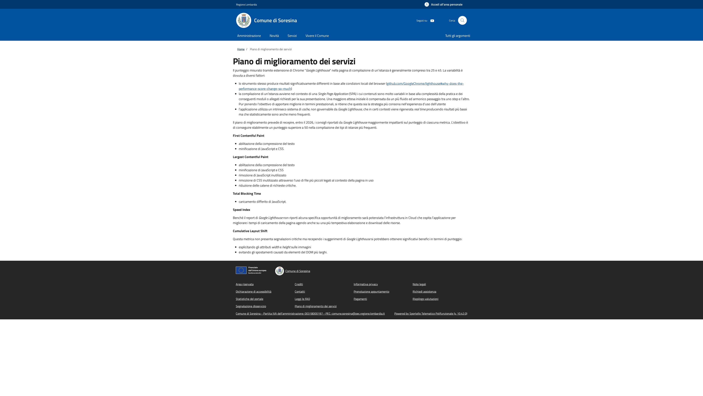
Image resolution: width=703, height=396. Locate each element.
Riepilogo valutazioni (425, 299)
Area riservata (245, 284)
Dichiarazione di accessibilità (253, 291)
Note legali (419, 284)
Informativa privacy (366, 284)
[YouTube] (430, 20)
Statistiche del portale (249, 299)
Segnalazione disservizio (251, 306)
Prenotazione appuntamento (371, 291)
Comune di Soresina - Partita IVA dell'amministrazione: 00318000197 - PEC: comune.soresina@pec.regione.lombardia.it (310, 313)
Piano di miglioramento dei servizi (316, 306)
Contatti (300, 291)
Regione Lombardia (246, 4)
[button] (443, 4)
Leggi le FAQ (302, 299)
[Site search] (462, 20)
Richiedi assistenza (424, 291)
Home (241, 49)
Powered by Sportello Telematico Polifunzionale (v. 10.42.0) (430, 313)
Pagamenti (360, 299)
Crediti (299, 284)
